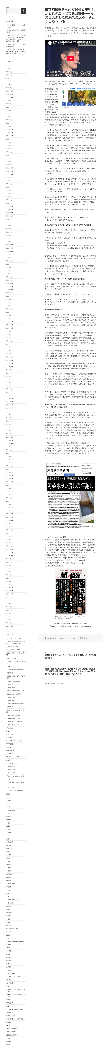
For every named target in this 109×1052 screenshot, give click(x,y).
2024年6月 (9, 149)
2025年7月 (9, 107)
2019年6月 (9, 341)
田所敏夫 (8, 957)
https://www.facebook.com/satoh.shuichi (69, 560)
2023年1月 (9, 203)
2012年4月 (9, 613)
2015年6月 (9, 495)
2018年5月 (9, 382)
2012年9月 (9, 597)
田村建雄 (8, 960)
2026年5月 (9, 75)
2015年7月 (9, 491)
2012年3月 (9, 616)
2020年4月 (9, 309)
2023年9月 (9, 177)
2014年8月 (9, 527)
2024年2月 (9, 161)
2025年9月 (9, 101)
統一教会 (8, 980)
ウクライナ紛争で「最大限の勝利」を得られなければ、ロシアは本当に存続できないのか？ (16, 51)
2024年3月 (9, 158)
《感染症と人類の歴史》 (13, 681)
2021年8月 (9, 258)
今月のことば (10, 813)
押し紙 (8, 890)
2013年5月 (9, 572)
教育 (7, 893)
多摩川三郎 (9, 848)
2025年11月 (9, 94)
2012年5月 (9, 610)
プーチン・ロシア (11, 779)
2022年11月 (9, 209)
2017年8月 (9, 411)
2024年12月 (9, 129)
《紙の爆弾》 (10, 707)
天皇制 (8, 858)
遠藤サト (8, 1006)
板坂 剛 (8, 916)
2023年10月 (9, 174)
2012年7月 (9, 604)
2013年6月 (9, 568)
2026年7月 (9, 69)
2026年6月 (9, 72)
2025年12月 (9, 91)
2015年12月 (9, 475)
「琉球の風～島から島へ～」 (14, 725)
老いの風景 (9, 983)
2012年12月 (9, 587)
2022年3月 (9, 235)
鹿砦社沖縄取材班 (11, 1032)
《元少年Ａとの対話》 (12, 658)
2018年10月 (9, 367)
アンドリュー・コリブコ (13, 757)
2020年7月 (9, 299)
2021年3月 (9, 274)
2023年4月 (9, 193)
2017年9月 (9, 408)
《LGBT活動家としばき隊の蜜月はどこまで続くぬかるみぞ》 (15, 642)
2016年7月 (9, 453)
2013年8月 (9, 562)
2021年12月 (9, 245)
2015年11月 (9, 479)
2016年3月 (9, 466)
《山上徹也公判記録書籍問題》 (15, 670)
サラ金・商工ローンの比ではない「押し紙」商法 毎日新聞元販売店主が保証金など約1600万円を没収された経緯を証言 (16, 38)
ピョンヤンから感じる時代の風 (15, 776)
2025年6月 (9, 110)
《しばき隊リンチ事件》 (13, 650)
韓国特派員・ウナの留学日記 (14, 1019)
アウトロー (9, 753)
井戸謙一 (8, 804)
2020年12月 (9, 283)
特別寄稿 (8, 951)
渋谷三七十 (9, 938)
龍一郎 (8, 1044)
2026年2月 (9, 85)
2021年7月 (9, 261)
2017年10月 (9, 405)
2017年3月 (9, 427)
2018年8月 (9, 373)
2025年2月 (9, 123)
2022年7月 (9, 222)
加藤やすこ (9, 826)
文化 (7, 896)
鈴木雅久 (8, 1012)
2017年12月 (9, 398)
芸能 (7, 986)
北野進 (8, 829)
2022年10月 (9, 213)
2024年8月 (9, 142)
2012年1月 (9, 623)
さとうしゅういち (11, 763)
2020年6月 (9, 302)
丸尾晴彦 (8, 800)
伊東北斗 (8, 816)
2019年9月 (9, 331)
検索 (7, 7)
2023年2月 (9, 200)
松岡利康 (8, 912)
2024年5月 (9, 152)
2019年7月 (9, 338)
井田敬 (8, 807)
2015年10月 (9, 482)
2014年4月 (9, 536)
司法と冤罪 (9, 842)
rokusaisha (62, 638)
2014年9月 (9, 523)
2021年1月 (9, 280)
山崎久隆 (8, 877)
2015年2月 (9, 507)
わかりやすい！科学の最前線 (14, 791)
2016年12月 (9, 437)
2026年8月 (9, 65)
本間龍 (8, 909)
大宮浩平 (8, 855)
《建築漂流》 (10, 673)
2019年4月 (9, 347)
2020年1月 (9, 318)
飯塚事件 (8, 1022)
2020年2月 (9, 315)
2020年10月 (9, 290)
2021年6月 (9, 264)
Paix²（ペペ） (10, 747)
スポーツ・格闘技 (11, 770)
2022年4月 (9, 232)
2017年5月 (9, 421)
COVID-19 (9, 731)
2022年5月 (9, 229)
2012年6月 (9, 607)
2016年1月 (9, 472)
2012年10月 (9, 594)
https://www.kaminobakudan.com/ (74, 623)
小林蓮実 (8, 871)
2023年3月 (9, 197)
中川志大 (8, 797)
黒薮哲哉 (8, 1041)
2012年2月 (9, 620)
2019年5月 (9, 344)
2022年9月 (9, 216)
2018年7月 (9, 376)
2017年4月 (9, 424)
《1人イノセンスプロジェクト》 (15, 638)
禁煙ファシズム (10, 973)
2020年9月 (9, 293)
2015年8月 (9, 488)
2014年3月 (9, 539)
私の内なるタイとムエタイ (14, 976)
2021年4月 (9, 270)
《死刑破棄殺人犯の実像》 (14, 694)
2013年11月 (9, 552)
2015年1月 (9, 511)
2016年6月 (9, 456)
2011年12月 (9, 626)
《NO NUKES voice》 (12, 646)
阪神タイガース (10, 1016)
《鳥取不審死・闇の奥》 (13, 715)
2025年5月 (9, 113)
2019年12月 (9, 322)
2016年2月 (9, 469)
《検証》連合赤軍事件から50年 (15, 691)
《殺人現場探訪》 (11, 700)
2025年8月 (9, 104)
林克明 (8, 919)
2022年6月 (9, 226)
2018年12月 (9, 360)
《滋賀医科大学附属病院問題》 (15, 704)
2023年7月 (9, 184)
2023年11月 (9, 171)
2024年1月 (9, 165)
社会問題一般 (10, 970)
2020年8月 (9, 296)
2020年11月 (9, 286)
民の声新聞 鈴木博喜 (12, 928)
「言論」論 (9, 728)
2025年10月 (9, 97)
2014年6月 (9, 530)
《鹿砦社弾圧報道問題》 (13, 718)
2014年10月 (9, 520)
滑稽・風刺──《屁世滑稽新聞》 (15, 941)
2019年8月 (9, 334)
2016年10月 (9, 443)
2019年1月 (9, 357)
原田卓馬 (8, 832)
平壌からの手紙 (10, 884)
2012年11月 (9, 591)
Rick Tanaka (10, 750)
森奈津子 (8, 922)
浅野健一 (8, 935)
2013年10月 (9, 556)
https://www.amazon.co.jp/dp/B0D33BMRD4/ (74, 626)
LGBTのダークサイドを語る (14, 741)
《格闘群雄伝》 (10, 688)
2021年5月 (9, 267)
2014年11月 (9, 517)
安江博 (8, 861)
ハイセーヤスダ (10, 773)
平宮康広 (8, 887)
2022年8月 (9, 219)
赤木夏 (8, 1000)
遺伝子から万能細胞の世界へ (14, 1009)
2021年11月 (9, 248)
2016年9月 (9, 447)
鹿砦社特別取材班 (11, 1035)
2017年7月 (9, 415)
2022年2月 (9, 238)
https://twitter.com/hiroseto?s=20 (75, 558)
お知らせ (8, 760)
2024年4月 (9, 155)
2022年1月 (9, 242)
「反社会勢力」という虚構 (14, 722)
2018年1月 (9, 395)
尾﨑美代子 (9, 874)
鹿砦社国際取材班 (11, 1028)
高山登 (8, 1025)
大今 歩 (8, 852)
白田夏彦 (8, 967)
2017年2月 (9, 431)
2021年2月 (9, 277)
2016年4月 (9, 463)
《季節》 (8, 666)
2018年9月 (9, 370)
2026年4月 (9, 78)
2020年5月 (9, 306)
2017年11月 (9, 402)
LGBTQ (8, 737)
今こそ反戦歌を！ (11, 810)
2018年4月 (9, 386)
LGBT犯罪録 (10, 744)
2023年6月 (9, 187)
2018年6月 (9, 379)
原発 (7, 839)
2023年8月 (9, 181)
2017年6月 (9, 418)
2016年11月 (9, 440)
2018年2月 (9, 392)
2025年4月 (9, 117)
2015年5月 (9, 498)
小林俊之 (8, 868)
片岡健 (8, 948)
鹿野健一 (8, 1038)
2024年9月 (9, 139)
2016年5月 (9, 459)
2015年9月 (9, 485)
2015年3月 (9, 504)
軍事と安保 (9, 1003)
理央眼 (8, 954)
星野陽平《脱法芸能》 (12, 900)
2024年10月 (9, 136)
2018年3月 (9, 389)
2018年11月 (9, 363)
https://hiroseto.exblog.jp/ (54, 565)
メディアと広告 (10, 787)
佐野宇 (8, 823)
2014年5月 (9, 533)
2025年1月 (9, 126)
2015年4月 (9, 501)
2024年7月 (9, 145)
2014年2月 (9, 543)
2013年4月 (9, 575)
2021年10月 (9, 251)
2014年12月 (9, 514)
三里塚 (8, 794)
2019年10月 (9, 328)
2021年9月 (9, 254)
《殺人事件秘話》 (11, 697)
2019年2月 (9, 354)
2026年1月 (9, 88)
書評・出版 (9, 903)
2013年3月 (9, 578)
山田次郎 (8, 880)
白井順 (8, 964)
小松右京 (8, 864)
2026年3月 (9, 81)
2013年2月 (9, 581)
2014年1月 (9, 546)
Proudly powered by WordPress (54, 683)
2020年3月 (9, 312)
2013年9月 (9, 559)
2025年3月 (9, 120)
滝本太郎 (8, 944)
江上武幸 (8, 932)
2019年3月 (9, 350)
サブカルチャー (10, 766)
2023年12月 (9, 168)
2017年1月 (9, 434)
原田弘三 (8, 836)
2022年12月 (9, 206)
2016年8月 (9, 450)
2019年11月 (9, 325)
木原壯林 (8, 906)
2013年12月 (9, 549)
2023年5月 (9, 190)
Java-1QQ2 (9, 734)
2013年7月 (9, 565)
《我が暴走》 (10, 684)
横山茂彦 (8, 925)
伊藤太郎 (8, 820)
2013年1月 (9, 584)
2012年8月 (9, 600)
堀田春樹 (8, 845)
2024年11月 (9, 133)
